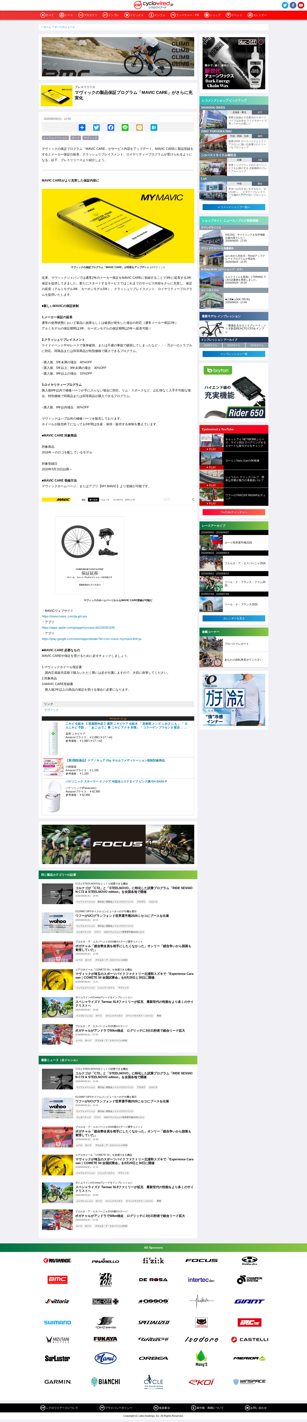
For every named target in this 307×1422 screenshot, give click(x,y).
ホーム (47, 27)
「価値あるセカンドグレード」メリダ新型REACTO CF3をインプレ (245, 328)
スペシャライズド (114, 1015)
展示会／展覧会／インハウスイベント (115, 902)
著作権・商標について (210, 1407)
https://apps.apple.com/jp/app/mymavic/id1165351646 (78, 627)
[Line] (125, 127)
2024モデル (257, 345)
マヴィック (90, 137)
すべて (50, 15)
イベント (236, 15)
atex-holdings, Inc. (149, 1415)
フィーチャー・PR (187, 15)
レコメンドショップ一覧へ (234, 207)
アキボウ (141, 902)
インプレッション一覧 (233, 354)
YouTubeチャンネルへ (234, 512)
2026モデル (210, 345)
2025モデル (234, 345)
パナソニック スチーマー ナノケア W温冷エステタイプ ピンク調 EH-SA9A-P (116, 781)
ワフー (97, 932)
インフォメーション (55, 137)
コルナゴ (153, 902)
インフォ (159, 15)
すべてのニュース (65, 27)
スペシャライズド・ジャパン (139, 1015)
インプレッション (84, 1015)
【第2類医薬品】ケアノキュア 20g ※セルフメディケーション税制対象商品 (115, 760)
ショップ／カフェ (106, 988)
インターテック (83, 932)
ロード (76, 137)
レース (69, 15)
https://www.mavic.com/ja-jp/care (64, 616)
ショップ (215, 15)
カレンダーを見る (234, 618)
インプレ (113, 15)
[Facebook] (111, 127)
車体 (159, 1015)
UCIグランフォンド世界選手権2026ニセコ (124, 932)
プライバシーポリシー (118, 1407)
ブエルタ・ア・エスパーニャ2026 (111, 960)
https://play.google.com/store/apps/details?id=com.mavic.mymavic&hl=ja (91, 639)
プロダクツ (90, 15)
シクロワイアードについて (62, 1407)
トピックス (136, 15)
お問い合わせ (258, 1407)
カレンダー (260, 15)
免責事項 (164, 1407)
